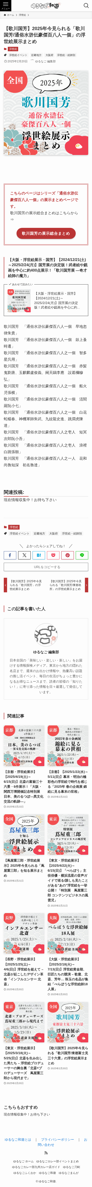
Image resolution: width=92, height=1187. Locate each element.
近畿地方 (36, 55)
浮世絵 (13, 48)
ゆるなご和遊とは (18, 1139)
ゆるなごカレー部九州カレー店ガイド (36, 1166)
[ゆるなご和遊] (46, 5)
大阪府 (49, 55)
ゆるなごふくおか (24, 1172)
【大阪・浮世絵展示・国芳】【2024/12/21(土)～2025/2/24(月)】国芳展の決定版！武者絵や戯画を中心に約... (57, 300)
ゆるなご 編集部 (46, 652)
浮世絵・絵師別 (66, 55)
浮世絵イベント (18, 55)
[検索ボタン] (86, 5)
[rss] (46, 1153)
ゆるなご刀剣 (71, 1166)
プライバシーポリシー (57, 1139)
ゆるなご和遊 (47, 1172)
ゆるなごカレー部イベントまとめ (57, 1161)
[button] (10, 555)
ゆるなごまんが (69, 1172)
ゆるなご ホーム (23, 1161)
